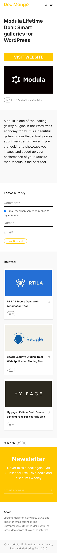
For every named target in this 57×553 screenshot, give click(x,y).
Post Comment (15, 241)
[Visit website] (49, 305)
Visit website (28, 57)
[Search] (46, 5)
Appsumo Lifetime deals (30, 100)
